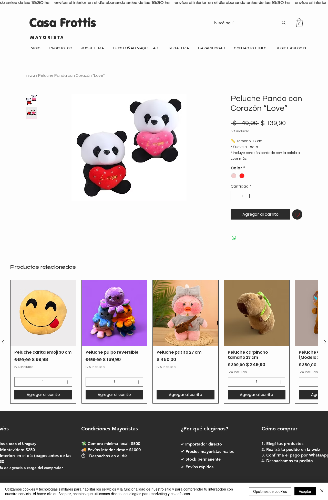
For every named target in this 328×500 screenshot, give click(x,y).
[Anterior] (3, 342)
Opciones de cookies (270, 491)
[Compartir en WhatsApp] (234, 238)
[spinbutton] (242, 196)
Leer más (239, 158)
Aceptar (305, 491)
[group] (164, 342)
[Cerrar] (322, 491)
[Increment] (249, 196)
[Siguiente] (325, 342)
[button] (299, 22)
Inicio (30, 75)
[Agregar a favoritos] (297, 214)
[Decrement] (235, 196)
